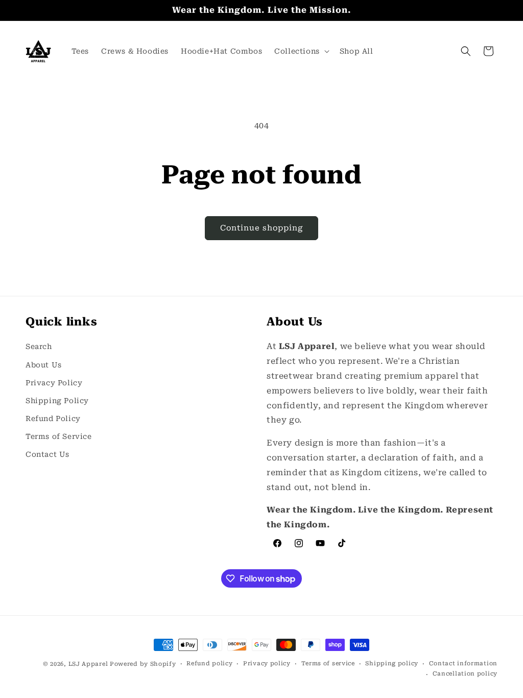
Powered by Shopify (143, 664)
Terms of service (328, 663)
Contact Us (47, 454)
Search (39, 346)
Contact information (463, 663)
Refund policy (209, 663)
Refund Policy (53, 418)
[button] (301, 51)
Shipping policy (391, 663)
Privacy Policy (54, 383)
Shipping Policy (57, 401)
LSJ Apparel (88, 664)
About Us (44, 365)
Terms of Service (59, 436)
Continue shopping (261, 227)
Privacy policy (267, 663)
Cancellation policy (465, 673)
